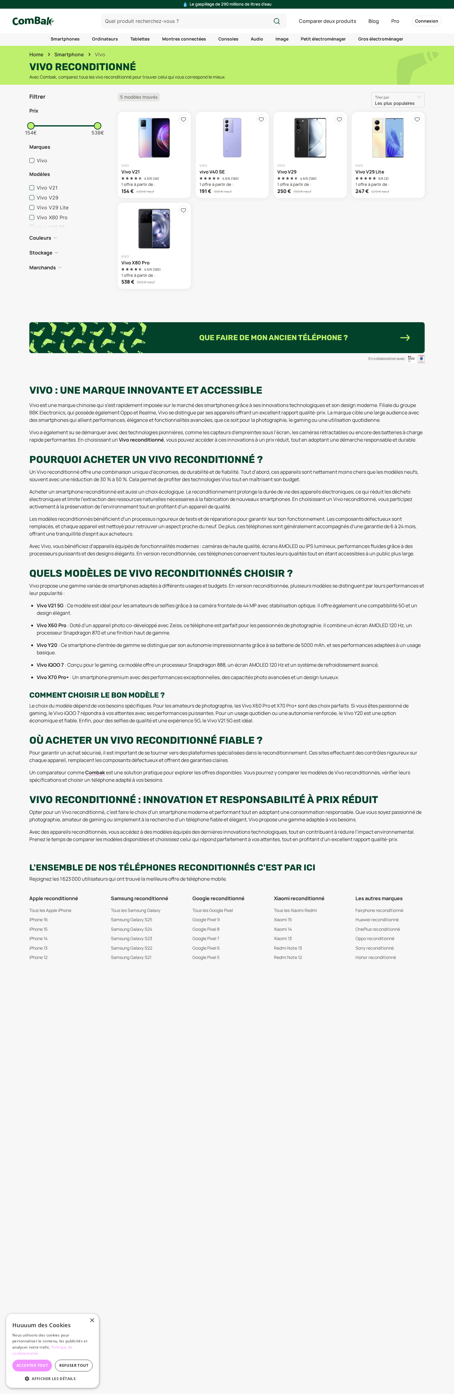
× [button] (92, 1320)
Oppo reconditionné (374, 938)
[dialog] (52, 1351)
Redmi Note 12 (288, 957)
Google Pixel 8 (206, 929)
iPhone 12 (38, 957)
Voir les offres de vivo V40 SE (232, 155)
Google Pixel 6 (206, 948)
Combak (95, 772)
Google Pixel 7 (205, 938)
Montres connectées (184, 39)
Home (36, 54)
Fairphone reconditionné (379, 910)
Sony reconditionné (374, 948)
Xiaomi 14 (283, 929)
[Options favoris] (183, 119)
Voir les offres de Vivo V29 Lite (388, 155)
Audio (257, 39)
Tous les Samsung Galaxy (135, 910)
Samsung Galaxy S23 (131, 938)
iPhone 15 (38, 929)
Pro (395, 21)
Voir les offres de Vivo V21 (154, 155)
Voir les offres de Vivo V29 (310, 155)
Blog (373, 21)
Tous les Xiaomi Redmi (295, 910)
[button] (71, 111)
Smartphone (69, 54)
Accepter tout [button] (32, 1365)
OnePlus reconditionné (377, 929)
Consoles (228, 39)
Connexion (426, 21)
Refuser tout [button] (73, 1365)
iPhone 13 (38, 948)
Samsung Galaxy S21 (131, 957)
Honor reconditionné (375, 957)
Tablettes (140, 39)
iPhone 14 (38, 938)
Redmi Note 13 (288, 948)
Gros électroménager (380, 39)
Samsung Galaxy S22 (131, 948)
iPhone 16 (38, 919)
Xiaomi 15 (283, 919)
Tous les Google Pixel (212, 910)
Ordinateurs (105, 39)
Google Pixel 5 (206, 957)
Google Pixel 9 (206, 919)
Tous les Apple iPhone (50, 910)
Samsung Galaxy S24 (131, 929)
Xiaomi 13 (283, 938)
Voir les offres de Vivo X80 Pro (154, 246)
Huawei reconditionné (377, 919)
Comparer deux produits (327, 21)
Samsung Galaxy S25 (131, 919)
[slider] (31, 126)
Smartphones (65, 39)
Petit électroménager (323, 39)
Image (281, 39)
